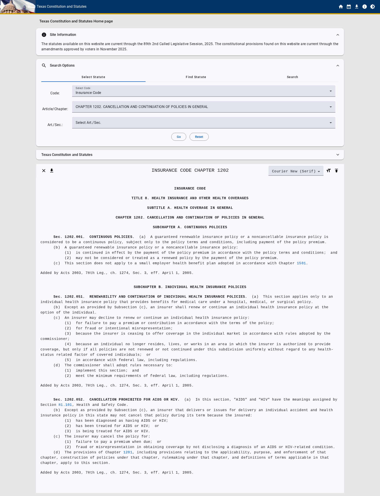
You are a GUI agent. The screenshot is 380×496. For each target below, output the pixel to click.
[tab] (93, 77)
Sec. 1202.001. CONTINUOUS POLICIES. (94, 237)
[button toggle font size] (328, 171)
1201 (127, 452)
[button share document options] (52, 171)
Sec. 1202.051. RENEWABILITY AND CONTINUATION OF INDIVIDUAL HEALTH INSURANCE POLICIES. (150, 297)
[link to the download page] (357, 7)
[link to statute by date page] (349, 7)
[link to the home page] (341, 7)
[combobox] (204, 92)
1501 (301, 263)
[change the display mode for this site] (372, 7)
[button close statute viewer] (44, 171)
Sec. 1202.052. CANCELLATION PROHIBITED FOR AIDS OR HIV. (116, 400)
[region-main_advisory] (190, 34)
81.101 (65, 405)
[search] (190, 65)
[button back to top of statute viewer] (336, 171)
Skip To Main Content (212, 7)
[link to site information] (365, 7)
